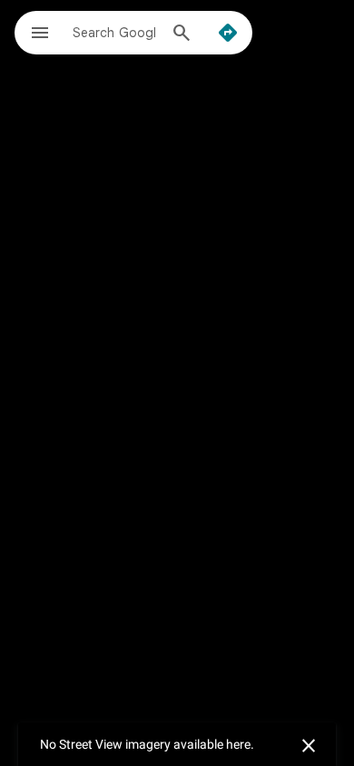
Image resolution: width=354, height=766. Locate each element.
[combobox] (114, 32)
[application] (177, 383)
